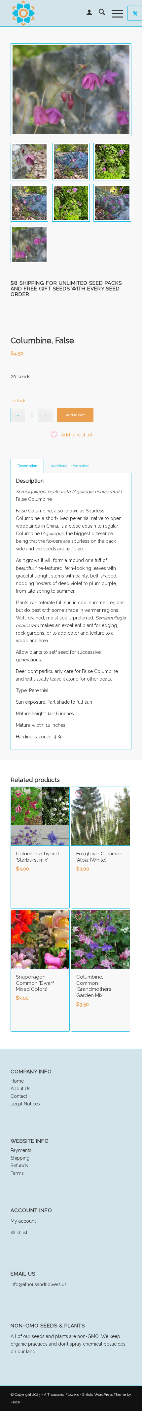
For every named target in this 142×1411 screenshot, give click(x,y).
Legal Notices (25, 1103)
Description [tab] (27, 466)
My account (23, 1221)
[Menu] (114, 13)
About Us (20, 1088)
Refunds (19, 1165)
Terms (17, 1173)
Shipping (20, 1158)
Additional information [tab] (70, 466)
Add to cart (75, 415)
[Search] (98, 13)
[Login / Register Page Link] (86, 13)
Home (17, 1081)
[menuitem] (86, 13)
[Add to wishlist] (19, 794)
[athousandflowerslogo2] (59, 13)
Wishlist (19, 1232)
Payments (21, 1150)
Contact (19, 1096)
